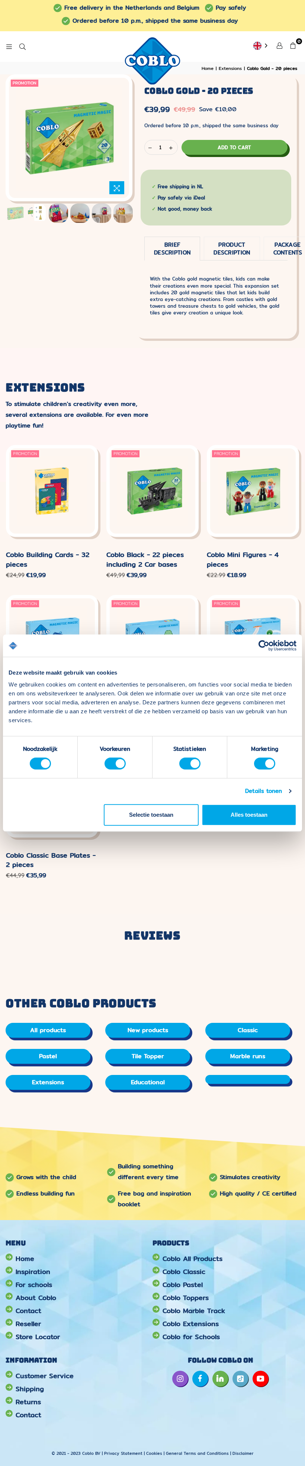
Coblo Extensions (191, 1323)
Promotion (24, 83)
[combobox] (261, 46)
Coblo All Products (192, 1258)
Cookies (154, 1453)
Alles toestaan (249, 815)
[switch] (115, 763)
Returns (28, 1401)
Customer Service (45, 1375)
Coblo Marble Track (194, 1310)
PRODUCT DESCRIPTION (232, 248)
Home (25, 1258)
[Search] (22, 46)
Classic (248, 1030)
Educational (148, 1082)
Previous (22, 137)
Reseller (28, 1323)
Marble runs (247, 1056)
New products (148, 1030)
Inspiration (33, 1271)
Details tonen (263, 791)
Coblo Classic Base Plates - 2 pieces (51, 860)
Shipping (30, 1388)
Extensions (48, 1082)
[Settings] (279, 45)
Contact (28, 1310)
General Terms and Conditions (197, 1453)
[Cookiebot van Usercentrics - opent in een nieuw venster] (263, 645)
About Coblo (36, 1297)
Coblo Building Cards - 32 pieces (47, 559)
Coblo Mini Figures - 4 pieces (243, 559)
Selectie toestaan (151, 815)
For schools (34, 1284)
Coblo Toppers (186, 1297)
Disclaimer (243, 1453)
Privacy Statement (124, 1453)
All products (48, 1030)
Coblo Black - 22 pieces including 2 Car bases (145, 559)
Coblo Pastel (183, 1284)
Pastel (48, 1056)
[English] (261, 46)
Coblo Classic (184, 1271)
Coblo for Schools (191, 1336)
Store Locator (38, 1336)
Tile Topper (148, 1056)
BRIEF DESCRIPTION (172, 248)
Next (115, 137)
